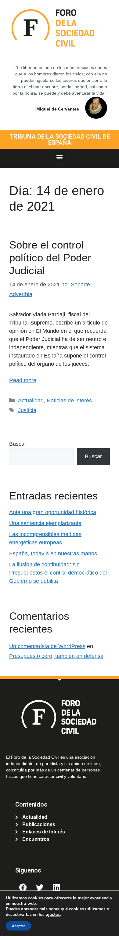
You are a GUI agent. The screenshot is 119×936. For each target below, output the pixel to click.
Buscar (17, 444)
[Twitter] (39, 887)
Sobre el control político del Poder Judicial (50, 257)
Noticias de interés (69, 400)
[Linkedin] (56, 887)
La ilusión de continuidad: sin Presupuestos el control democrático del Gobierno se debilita (58, 572)
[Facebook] (23, 887)
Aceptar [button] (18, 925)
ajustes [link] (53, 914)
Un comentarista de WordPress (47, 646)
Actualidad (31, 400)
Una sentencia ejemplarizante (45, 523)
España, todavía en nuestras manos (53, 553)
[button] (60, 157)
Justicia (27, 410)
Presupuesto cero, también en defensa (56, 656)
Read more (22, 380)
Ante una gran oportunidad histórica (52, 512)
